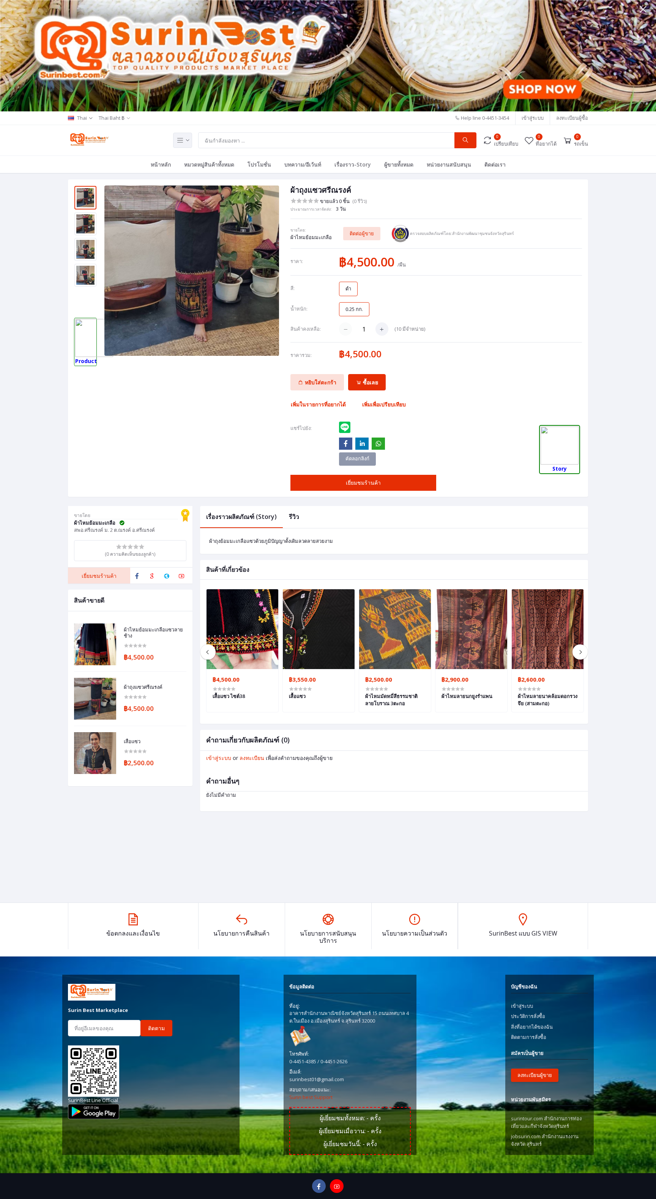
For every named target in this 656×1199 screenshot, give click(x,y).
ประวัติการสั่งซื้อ (528, 1016)
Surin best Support (311, 1097)
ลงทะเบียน (252, 757)
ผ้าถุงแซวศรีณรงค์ (143, 687)
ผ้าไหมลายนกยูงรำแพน (467, 696)
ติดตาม (156, 1028)
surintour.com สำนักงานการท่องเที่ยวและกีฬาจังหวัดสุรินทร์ (546, 1122)
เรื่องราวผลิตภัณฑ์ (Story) (241, 516)
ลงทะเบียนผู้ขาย (534, 1075)
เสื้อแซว (132, 742)
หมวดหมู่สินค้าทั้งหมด (209, 164)
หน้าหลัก (161, 164)
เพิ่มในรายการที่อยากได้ (318, 404)
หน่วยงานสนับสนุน (449, 164)
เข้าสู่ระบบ (533, 117)
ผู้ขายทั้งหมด (398, 164)
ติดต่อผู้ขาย (362, 233)
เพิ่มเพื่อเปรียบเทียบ (384, 404)
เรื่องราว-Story (352, 164)
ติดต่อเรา (495, 164)
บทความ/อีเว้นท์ (302, 164)
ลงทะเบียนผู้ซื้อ (572, 117)
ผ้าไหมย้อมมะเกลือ (311, 237)
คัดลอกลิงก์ (357, 458)
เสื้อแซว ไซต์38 (229, 696)
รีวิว (294, 516)
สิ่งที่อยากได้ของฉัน (532, 1026)
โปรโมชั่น (259, 164)
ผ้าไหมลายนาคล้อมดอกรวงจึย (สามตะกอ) (547, 699)
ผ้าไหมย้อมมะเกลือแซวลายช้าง (153, 633)
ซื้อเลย (369, 382)
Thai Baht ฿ (112, 117)
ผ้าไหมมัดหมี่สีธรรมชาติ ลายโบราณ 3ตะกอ (391, 699)
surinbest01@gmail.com (316, 1079)
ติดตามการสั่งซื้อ (528, 1037)
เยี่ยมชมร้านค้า (363, 482)
